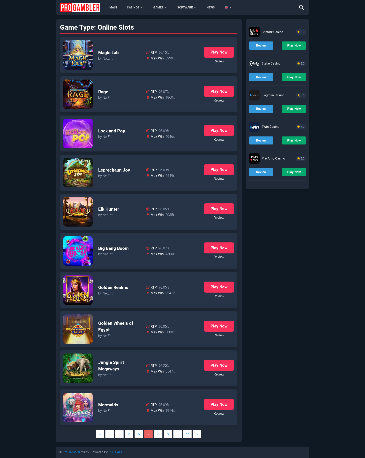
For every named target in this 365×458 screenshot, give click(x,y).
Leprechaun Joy (114, 170)
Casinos (133, 7)
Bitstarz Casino (272, 32)
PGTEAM (115, 452)
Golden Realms (113, 287)
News (211, 7)
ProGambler (71, 452)
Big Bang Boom (113, 248)
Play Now (219, 52)
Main (113, 7)
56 (187, 434)
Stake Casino (271, 63)
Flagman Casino (273, 95)
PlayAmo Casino (273, 158)
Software (185, 7)
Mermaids (108, 404)
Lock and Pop (111, 130)
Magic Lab (108, 52)
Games (158, 7)
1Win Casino (270, 127)
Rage (103, 91)
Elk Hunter (108, 209)
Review (219, 61)
